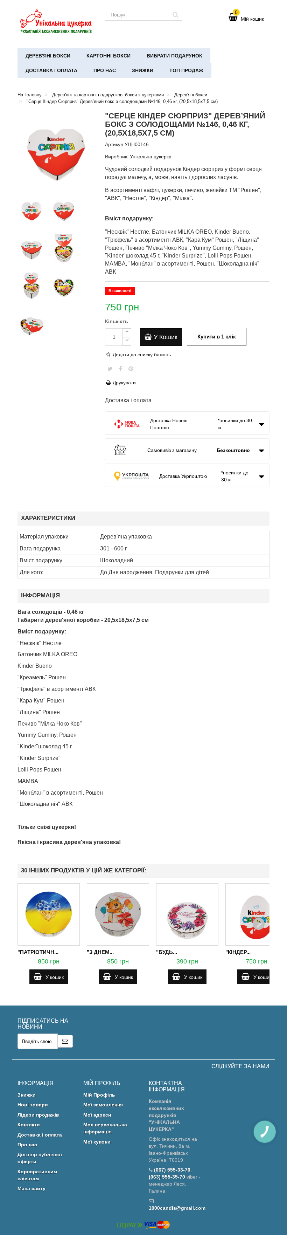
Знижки (142, 70)
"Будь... (166, 952)
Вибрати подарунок (174, 56)
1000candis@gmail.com (177, 1208)
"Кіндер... (238, 952)
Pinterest (131, 368)
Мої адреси (97, 1115)
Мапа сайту (32, 1188)
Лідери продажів (38, 1115)
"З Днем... (100, 952)
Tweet (110, 368)
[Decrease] (126, 341)
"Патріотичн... (38, 952)
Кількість (116, 321)
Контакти (29, 1124)
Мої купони (97, 1142)
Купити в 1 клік (216, 336)
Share (121, 368)
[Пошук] (175, 15)
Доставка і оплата (51, 70)
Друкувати (123, 382)
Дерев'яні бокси (48, 56)
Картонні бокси (108, 56)
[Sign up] (65, 1041)
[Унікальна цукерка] (56, 22)
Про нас (104, 70)
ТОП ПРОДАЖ (186, 70)
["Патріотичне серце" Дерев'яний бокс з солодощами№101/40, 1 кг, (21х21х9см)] (49, 914)
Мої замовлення (103, 1104)
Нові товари (33, 1104)
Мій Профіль (99, 1095)
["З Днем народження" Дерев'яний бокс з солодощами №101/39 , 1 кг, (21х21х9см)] (118, 914)
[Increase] (126, 332)
